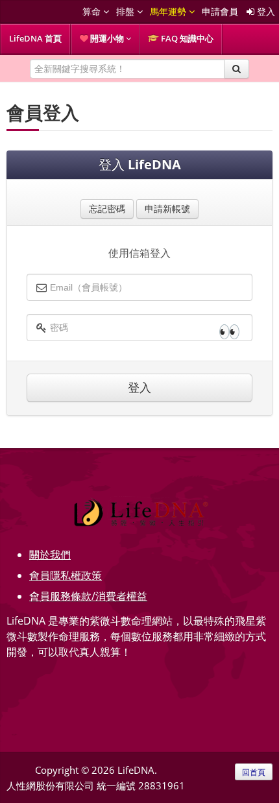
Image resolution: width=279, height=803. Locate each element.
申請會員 (220, 11)
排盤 (126, 11)
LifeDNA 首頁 (35, 38)
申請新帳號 (167, 208)
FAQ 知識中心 (186, 38)
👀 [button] (229, 331)
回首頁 (253, 772)
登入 (264, 11)
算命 (92, 11)
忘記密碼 (107, 208)
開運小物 (107, 38)
